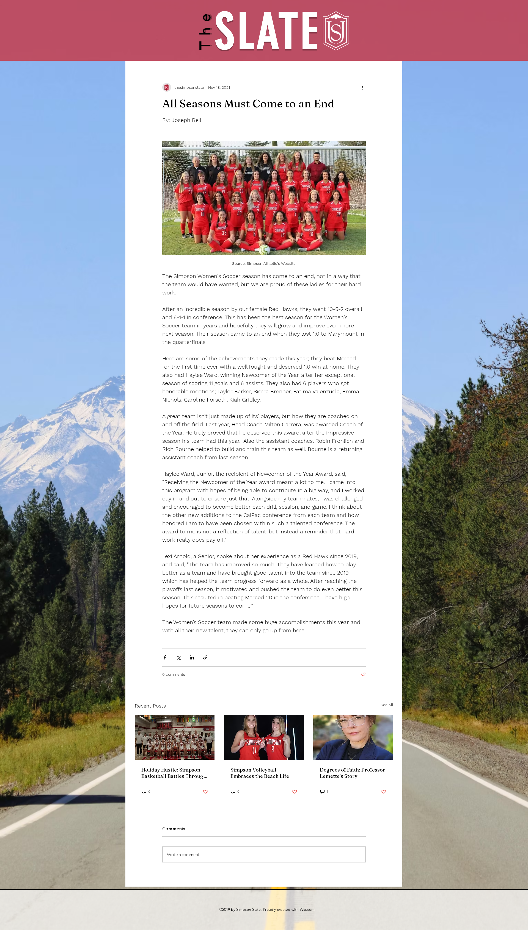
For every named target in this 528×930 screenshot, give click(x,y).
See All (387, 705)
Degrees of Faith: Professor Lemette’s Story (352, 773)
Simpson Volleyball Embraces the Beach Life (259, 773)
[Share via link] (205, 657)
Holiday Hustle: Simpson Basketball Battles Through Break (173, 773)
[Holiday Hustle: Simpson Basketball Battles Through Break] (175, 737)
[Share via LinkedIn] (191, 657)
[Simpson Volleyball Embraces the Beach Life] (264, 737)
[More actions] (362, 87)
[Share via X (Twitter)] (178, 657)
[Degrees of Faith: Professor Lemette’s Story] (353, 737)
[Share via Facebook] (164, 657)
